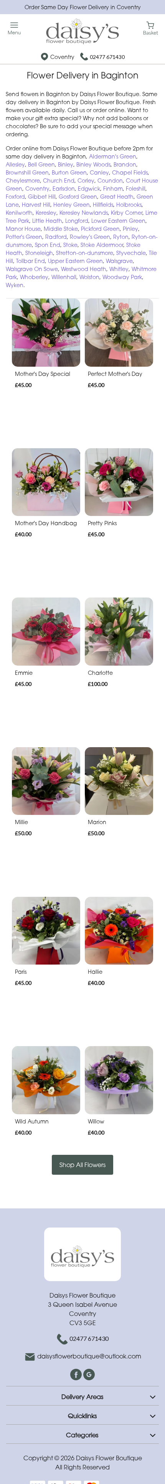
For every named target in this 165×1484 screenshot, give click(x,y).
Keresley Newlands (83, 212)
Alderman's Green (112, 156)
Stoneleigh (39, 253)
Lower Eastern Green (118, 220)
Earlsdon (64, 188)
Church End (58, 180)
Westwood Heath (83, 269)
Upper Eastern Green (75, 261)
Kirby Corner (126, 212)
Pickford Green (100, 228)
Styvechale (131, 253)
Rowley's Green (90, 236)
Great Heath (117, 196)
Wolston (89, 277)
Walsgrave (119, 261)
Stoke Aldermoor (102, 245)
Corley (86, 180)
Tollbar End (30, 261)
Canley (99, 172)
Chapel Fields (130, 172)
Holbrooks (129, 204)
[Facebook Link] (76, 1374)
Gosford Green (78, 196)
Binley (65, 164)
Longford (76, 220)
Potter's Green (24, 236)
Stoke (70, 245)
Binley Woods (93, 164)
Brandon (125, 164)
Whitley (119, 269)
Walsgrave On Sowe (32, 269)
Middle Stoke (61, 228)
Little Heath (47, 220)
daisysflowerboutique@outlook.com (89, 1356)
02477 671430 (107, 57)
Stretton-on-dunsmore (84, 253)
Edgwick (89, 188)
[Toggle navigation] (14, 28)
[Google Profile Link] (89, 1374)
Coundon (110, 180)
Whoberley (34, 277)
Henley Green (71, 204)
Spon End (47, 245)
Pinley (130, 228)
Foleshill (135, 188)
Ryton (121, 236)
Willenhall (63, 277)
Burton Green (69, 172)
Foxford (15, 196)
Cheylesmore (23, 180)
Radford (56, 236)
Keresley (46, 212)
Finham (113, 188)
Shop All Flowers (82, 1165)
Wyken (14, 285)
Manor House (23, 228)
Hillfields (103, 204)
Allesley (15, 164)
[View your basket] (150, 28)
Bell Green (41, 164)
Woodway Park (122, 277)
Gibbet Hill (42, 196)
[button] (82, 1395)
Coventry (37, 188)
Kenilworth (19, 212)
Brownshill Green (27, 172)
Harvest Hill (36, 204)
